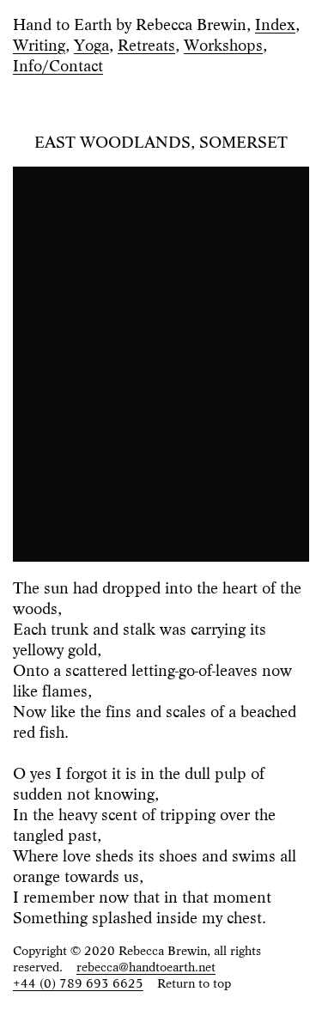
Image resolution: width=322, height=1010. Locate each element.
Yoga (91, 43)
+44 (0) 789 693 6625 (78, 982)
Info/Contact (58, 64)
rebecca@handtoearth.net (146, 966)
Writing (39, 43)
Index (275, 23)
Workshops (223, 43)
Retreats (146, 43)
